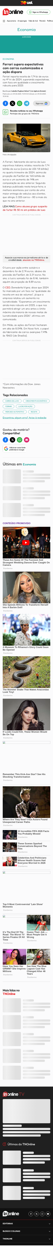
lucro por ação (25, 406)
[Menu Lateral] (4, 21)
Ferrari (8, 406)
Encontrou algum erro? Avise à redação (24, 417)
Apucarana (11, 21)
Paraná (42, 21)
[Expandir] (49, 1239)
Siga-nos (39, 103)
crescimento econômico (36, 401)
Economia (26, 29)
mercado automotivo (14, 412)
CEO (7, 287)
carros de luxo (12, 401)
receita (34, 412)
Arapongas (22, 21)
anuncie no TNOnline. (34, 260)
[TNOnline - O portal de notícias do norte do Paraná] (13, 12)
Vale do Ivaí (33, 21)
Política (50, 21)
